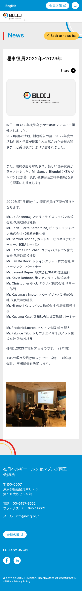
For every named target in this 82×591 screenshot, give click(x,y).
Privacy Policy (22, 581)
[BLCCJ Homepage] (15, 17)
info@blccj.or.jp (27, 516)
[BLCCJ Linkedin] (17, 560)
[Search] (75, 5)
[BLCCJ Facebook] (6, 560)
